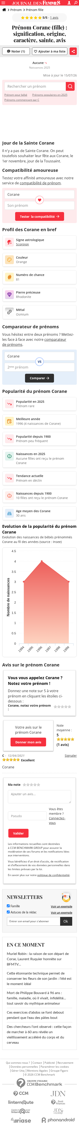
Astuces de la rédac (23, 912)
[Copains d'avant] (21, 1111)
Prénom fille (34, 10)
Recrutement (65, 1062)
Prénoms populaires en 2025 (49, 95)
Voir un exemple (61, 906)
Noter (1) (18, 51)
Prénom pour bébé (15, 95)
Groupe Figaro (59, 1070)
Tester (37, 216)
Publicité (50, 1062)
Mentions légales (37, 1070)
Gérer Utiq (17, 1070)
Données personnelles (24, 1066)
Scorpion (22, 244)
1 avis (54, 17)
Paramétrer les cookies (55, 1066)
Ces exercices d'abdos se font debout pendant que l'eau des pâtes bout (35, 1015)
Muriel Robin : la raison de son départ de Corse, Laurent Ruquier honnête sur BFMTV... (38, 959)
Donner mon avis (28, 742)
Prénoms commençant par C (21, 100)
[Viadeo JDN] (58, 1111)
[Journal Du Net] (58, 1093)
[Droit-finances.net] (58, 1102)
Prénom (16, 10)
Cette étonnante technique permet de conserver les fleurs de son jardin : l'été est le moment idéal (39, 979)
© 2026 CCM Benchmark (40, 1074)
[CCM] (21, 1093)
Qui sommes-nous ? (18, 1062)
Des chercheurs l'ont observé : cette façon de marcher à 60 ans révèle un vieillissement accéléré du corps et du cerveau (39, 1034)
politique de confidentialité (53, 875)
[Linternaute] (21, 1102)
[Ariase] (21, 1120)
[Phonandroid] (58, 1120)
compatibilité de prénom (40, 183)
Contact (37, 1062)
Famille (15, 906)
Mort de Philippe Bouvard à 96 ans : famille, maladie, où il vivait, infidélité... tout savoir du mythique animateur (36, 998)
